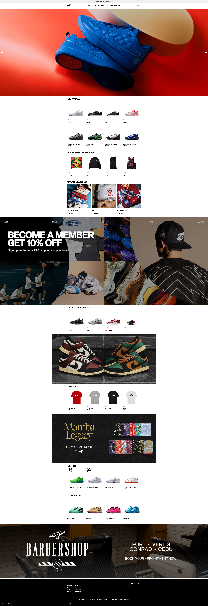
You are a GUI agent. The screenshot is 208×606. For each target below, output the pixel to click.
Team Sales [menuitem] (69, 591)
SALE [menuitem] (119, 5)
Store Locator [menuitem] (69, 585)
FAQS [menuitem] (75, 587)
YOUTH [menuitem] (107, 5)
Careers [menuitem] (68, 589)
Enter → (134, 590)
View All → (82, 99)
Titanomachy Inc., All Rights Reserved (137, 603)
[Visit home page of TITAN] (70, 603)
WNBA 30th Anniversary (73, 210)
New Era (94, 210)
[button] (6, 603)
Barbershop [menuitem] (69, 587)
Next (140, 507)
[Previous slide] (2, 52)
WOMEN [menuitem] (102, 5)
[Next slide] (206, 52)
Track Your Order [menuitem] (78, 583)
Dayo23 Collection (121, 210)
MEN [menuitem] (98, 5)
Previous (68, 507)
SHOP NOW (71, 213)
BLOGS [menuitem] (115, 5)
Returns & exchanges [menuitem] (78, 589)
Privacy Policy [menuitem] (77, 593)
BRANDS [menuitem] (111, 5)
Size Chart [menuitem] (76, 585)
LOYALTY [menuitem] (89, 5)
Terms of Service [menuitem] (78, 591)
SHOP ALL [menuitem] (94, 5)
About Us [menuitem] (68, 583)
